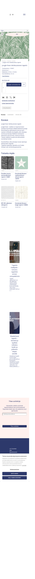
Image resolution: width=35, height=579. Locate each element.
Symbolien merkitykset (8, 100)
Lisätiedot (10, 114)
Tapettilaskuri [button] (5, 76)
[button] (24, 84)
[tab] (4, 114)
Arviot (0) (18, 114)
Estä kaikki (14, 473)
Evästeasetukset (14, 469)
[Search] (27, 30)
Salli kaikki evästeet (14, 477)
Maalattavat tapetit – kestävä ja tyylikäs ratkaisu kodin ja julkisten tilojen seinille (14, 345)
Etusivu (4, 61)
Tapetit (9, 61)
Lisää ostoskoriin (14, 85)
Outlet (13, 61)
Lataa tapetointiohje (8, 103)
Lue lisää (24, 465)
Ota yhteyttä (6, 108)
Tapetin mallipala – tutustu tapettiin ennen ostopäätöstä (14, 270)
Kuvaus (3, 114)
